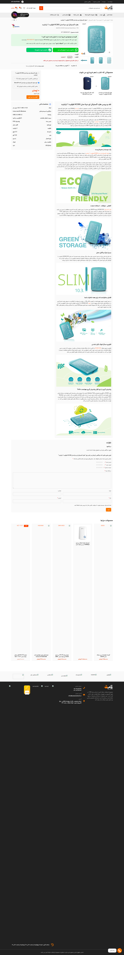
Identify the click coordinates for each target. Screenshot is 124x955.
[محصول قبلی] (16, 20)
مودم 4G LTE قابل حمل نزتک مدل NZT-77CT (20, 656)
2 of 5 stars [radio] (100, 462)
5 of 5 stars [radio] (96, 462)
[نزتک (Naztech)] (91, 676)
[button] (111, 60)
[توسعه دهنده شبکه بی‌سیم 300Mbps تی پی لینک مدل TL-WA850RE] (82, 533)
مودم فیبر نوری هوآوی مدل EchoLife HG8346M (41, 656)
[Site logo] (108, 8)
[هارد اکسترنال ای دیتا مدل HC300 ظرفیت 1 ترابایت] (105, 83)
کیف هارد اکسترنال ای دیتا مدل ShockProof (87, 93)
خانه (112, 20)
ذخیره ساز (99, 20)
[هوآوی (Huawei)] (105, 676)
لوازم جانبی (106, 20)
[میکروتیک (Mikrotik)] (76, 676)
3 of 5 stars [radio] (99, 462)
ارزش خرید (108, 465)
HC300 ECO (98, 348)
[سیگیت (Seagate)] (18, 676)
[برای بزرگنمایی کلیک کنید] (109, 52)
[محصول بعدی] (12, 20)
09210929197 (30, 40)
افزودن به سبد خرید (33, 97)
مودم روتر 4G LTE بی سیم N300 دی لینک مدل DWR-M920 (62, 656)
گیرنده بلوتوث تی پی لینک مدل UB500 (103, 656)
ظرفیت (76, 57)
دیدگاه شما (108, 471)
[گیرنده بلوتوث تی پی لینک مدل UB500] (103, 589)
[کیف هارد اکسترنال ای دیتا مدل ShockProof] (87, 83)
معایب (59, 491)
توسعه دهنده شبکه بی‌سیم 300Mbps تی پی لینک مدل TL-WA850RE (83, 544)
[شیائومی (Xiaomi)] (47, 676)
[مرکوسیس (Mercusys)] (62, 676)
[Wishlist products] (24, 8)
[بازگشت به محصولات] (14, 20)
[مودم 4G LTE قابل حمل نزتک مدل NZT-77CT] (20, 589)
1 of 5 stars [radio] (102, 462)
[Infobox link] (20, 15)
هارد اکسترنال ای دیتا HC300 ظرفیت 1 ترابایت (97, 153)
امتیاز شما (108, 462)
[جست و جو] (41, 8)
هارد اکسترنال (92, 20)
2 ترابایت (97, 122)
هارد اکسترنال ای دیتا (31, 66)
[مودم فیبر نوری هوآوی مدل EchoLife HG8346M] (41, 589)
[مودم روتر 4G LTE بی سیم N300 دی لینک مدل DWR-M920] (62, 589)
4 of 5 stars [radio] (98, 462)
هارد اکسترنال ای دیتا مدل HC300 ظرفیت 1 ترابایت (105, 93)
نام (110, 498)
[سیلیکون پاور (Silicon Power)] (33, 676)
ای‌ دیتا (77, 108)
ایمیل (59, 498)
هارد (89, 303)
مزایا (110, 491)
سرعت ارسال (107, 468)
